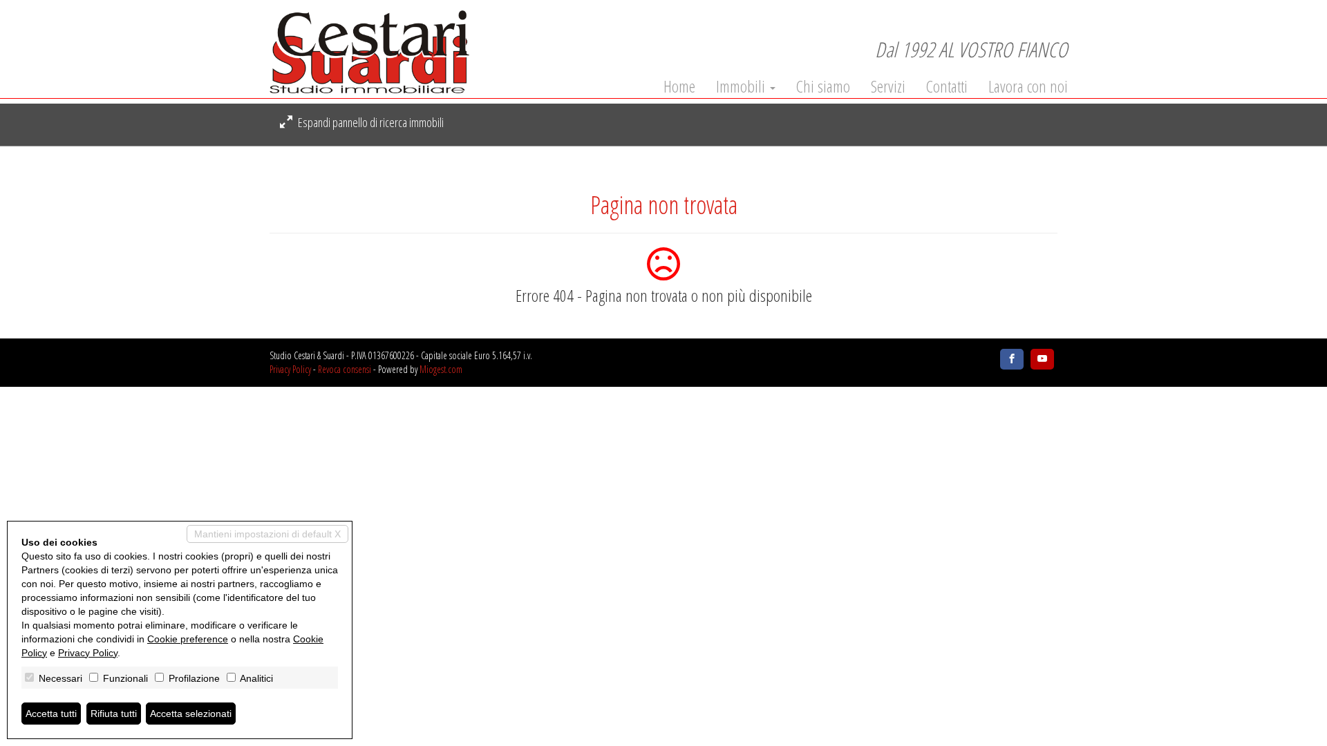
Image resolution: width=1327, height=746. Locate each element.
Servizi (888, 86)
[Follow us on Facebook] (1012, 359)
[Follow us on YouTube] (1042, 359)
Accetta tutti (51, 713)
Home (679, 86)
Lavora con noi (1028, 86)
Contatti (947, 86)
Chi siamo (823, 86)
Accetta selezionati (191, 713)
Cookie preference (187, 638)
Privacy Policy (290, 369)
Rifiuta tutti (114, 713)
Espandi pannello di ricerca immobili (370, 122)
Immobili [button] (742, 86)
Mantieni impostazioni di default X (267, 533)
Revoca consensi (344, 369)
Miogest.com (441, 369)
